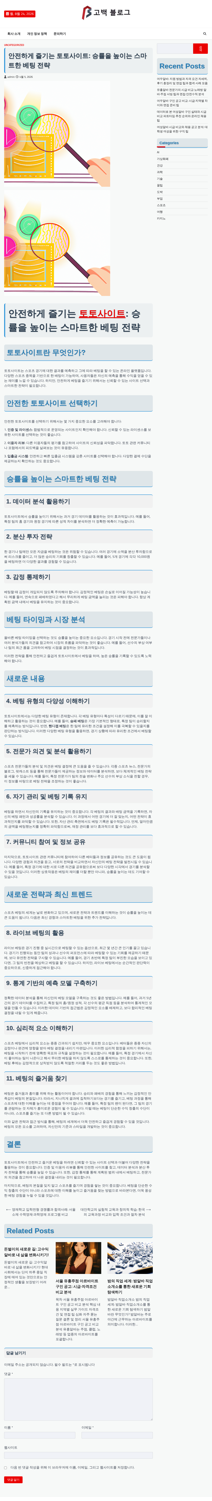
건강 (160, 165)
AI (158, 152)
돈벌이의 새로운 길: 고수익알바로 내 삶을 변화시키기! (26, 1252)
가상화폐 (163, 159)
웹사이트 (10, 1447)
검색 (200, 48)
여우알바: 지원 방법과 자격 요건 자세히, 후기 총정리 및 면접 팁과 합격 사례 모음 (182, 81)
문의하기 (60, 33)
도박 (160, 192)
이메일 (88, 1427)
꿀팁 (160, 185)
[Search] (205, 34)
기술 (160, 178)
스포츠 (161, 205)
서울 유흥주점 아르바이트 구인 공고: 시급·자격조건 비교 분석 (77, 1286)
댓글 (8, 1373)
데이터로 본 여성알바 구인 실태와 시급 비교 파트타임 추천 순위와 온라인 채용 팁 (181, 115)
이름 (8, 1427)
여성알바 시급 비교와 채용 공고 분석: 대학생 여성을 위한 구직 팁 (182, 129)
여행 (160, 211)
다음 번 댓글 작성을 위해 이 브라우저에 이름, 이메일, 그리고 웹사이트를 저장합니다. (73, 1467)
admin (11, 77)
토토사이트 (102, 313)
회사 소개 (13, 33)
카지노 (161, 218)
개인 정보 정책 (37, 33)
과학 (160, 172)
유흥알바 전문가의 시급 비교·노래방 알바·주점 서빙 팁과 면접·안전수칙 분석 (181, 91)
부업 (160, 198)
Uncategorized (14, 45)
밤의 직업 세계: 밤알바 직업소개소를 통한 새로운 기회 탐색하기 (130, 1286)
